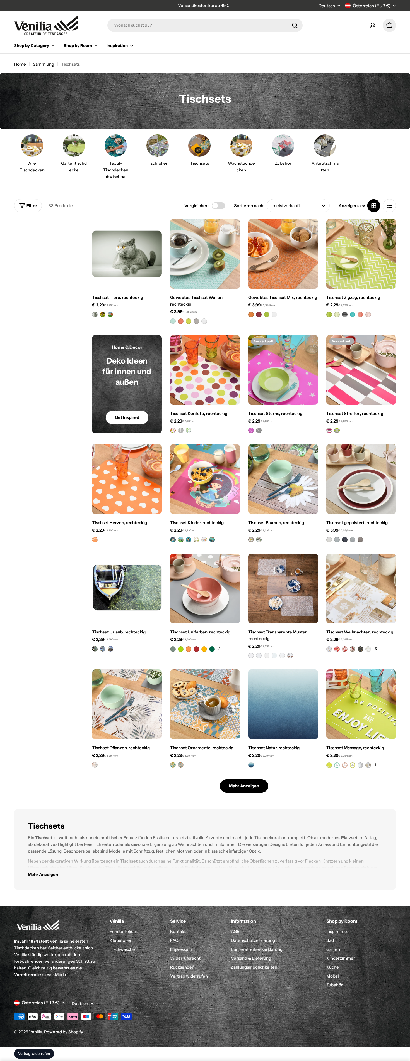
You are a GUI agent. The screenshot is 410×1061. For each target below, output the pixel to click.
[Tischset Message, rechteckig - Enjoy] (329, 765)
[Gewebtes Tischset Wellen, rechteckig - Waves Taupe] (196, 321)
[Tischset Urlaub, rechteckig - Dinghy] (102, 649)
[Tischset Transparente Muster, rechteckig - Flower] (282, 655)
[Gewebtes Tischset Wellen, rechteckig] (205, 254)
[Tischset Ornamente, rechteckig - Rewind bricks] (181, 765)
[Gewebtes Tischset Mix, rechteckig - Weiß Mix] (274, 314)
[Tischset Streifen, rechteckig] (361, 370)
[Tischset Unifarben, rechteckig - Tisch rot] (196, 649)
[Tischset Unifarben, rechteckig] (205, 588)
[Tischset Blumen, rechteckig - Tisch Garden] (259, 539)
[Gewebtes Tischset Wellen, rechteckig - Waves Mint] (173, 321)
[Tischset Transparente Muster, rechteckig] (283, 588)
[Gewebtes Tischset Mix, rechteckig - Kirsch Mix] (259, 314)
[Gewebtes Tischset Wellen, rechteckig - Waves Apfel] (188, 321)
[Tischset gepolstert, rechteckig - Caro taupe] (360, 539)
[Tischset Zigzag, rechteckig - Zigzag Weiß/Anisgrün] (337, 314)
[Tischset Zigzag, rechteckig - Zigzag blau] (352, 314)
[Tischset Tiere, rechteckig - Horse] (110, 314)
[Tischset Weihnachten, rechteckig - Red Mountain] (337, 649)
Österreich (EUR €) (371, 5)
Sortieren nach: (249, 205)
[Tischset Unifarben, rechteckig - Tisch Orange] (188, 649)
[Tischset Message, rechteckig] (361, 704)
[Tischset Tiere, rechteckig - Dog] (102, 314)
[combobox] (205, 25)
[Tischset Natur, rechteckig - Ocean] (251, 765)
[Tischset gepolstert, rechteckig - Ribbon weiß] (329, 539)
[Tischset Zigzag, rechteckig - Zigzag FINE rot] (368, 314)
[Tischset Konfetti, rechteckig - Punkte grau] (181, 430)
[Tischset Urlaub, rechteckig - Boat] (95, 649)
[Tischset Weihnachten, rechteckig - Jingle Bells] (352, 649)
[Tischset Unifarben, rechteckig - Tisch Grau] (173, 649)
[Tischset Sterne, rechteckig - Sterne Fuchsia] (251, 430)
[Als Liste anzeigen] (389, 205)
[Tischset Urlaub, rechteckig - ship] (110, 649)
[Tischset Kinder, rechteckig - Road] (212, 539)
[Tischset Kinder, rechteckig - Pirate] (188, 539)
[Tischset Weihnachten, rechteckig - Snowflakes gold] (368, 649)
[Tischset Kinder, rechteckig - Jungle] (196, 539)
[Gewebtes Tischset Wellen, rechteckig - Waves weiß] (204, 321)
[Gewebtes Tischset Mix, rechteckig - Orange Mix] (251, 314)
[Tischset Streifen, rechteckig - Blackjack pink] (329, 430)
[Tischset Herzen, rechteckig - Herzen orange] (95, 539)
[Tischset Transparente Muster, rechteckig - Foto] (290, 655)
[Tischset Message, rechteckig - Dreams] (337, 765)
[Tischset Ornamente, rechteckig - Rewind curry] (173, 765)
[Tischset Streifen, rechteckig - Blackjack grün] (337, 430)
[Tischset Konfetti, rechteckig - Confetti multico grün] (188, 430)
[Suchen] (294, 25)
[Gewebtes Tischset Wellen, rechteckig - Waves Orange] (181, 321)
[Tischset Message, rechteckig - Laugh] (345, 765)
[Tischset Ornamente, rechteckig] (205, 704)
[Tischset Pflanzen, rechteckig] (127, 704)
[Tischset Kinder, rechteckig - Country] (181, 539)
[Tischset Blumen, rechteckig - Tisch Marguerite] (251, 539)
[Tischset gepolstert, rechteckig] (361, 479)
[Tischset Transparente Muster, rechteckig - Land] (259, 655)
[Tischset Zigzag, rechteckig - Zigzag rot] (360, 314)
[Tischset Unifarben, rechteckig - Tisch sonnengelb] (204, 649)
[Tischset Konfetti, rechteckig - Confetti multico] (173, 430)
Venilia (35, 1032)
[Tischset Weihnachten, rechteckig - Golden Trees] (360, 649)
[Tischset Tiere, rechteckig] (127, 254)
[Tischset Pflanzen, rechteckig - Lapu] (95, 765)
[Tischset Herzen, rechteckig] (127, 479)
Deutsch (327, 6)
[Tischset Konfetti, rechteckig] (205, 370)
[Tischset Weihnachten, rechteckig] (361, 588)
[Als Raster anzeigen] (373, 205)
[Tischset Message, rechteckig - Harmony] (368, 765)
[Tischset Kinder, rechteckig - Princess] (173, 539)
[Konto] (372, 25)
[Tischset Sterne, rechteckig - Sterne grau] (259, 430)
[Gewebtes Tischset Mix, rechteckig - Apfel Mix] (266, 314)
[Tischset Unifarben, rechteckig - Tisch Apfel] (181, 649)
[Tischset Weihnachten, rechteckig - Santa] (345, 649)
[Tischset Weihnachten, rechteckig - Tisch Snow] (329, 649)
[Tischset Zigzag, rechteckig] (361, 254)
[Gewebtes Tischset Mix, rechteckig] (283, 254)
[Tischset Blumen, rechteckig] (283, 479)
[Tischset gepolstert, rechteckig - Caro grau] (352, 539)
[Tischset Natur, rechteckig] (283, 704)
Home (20, 64)
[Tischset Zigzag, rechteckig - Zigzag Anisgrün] (329, 314)
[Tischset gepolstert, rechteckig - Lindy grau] (337, 539)
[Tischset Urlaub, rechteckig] (127, 588)
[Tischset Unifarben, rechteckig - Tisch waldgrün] (212, 649)
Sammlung (43, 64)
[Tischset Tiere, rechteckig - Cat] (95, 314)
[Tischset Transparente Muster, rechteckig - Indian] (251, 655)
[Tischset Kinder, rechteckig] (205, 479)
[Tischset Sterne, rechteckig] (283, 370)
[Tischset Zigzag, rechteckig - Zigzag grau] (345, 314)
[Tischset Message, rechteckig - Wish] (352, 765)
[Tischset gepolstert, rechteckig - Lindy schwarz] (345, 539)
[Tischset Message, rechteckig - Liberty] (360, 765)
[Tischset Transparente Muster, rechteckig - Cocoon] (274, 655)
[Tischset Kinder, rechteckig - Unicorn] (204, 539)
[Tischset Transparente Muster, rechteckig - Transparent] (266, 655)
